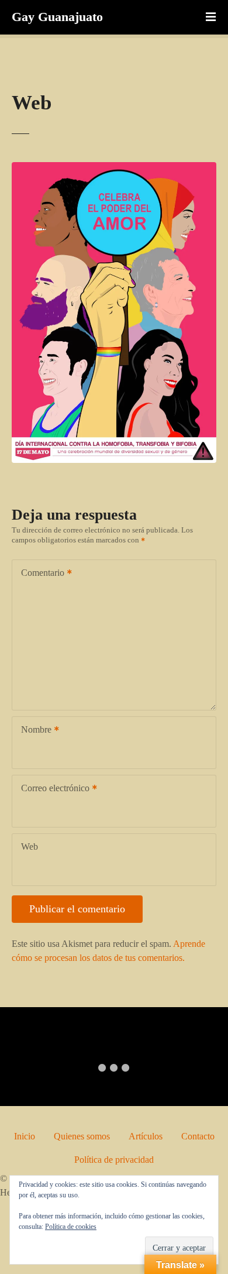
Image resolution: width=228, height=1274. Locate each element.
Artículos (146, 1136)
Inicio (24, 1136)
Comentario (39, 574)
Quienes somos (82, 1136)
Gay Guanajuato (57, 16)
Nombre (33, 730)
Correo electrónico (52, 789)
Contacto (198, 1136)
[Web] (114, 169)
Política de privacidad (114, 1160)
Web (29, 846)
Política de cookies (70, 1227)
